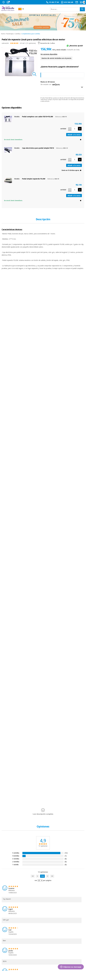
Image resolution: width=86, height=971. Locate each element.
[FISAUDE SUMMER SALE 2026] (43, 21)
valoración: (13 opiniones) (19, 43)
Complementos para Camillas (31, 34)
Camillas (17, 34)
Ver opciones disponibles (49, 54)
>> (52, 876)
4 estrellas (15, 856)
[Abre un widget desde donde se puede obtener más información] (71, 967)
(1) (66, 856)
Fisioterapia (9, 34)
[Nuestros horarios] (8, 2)
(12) (66, 853)
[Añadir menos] (69, 129)
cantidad (63, 129)
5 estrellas (15, 853)
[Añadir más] (80, 128)
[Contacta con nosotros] (77, 2)
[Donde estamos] (3, 2)
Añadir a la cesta (74, 134)
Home (3, 34)
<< (33, 876)
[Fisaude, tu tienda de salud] (8, 9)
